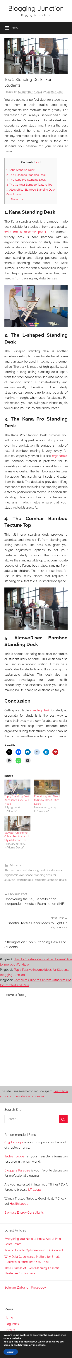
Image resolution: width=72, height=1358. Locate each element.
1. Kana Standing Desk (20, 170)
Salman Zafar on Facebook (25, 1287)
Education (16, 865)
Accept (10, 1351)
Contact (9, 1330)
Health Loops (19, 1203)
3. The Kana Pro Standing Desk (26, 179)
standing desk (39, 710)
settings (41, 1345)
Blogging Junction (36, 8)
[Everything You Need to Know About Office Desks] (47, 787)
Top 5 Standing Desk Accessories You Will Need (17, 800)
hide (37, 162)
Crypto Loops (13, 1142)
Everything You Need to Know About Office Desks (47, 800)
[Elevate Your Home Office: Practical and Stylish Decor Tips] (17, 823)
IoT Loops (35, 1189)
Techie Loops (14, 1156)
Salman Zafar (55, 91)
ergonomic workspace (18, 875)
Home (8, 1317)
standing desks (56, 880)
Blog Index (11, 1324)
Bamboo (15, 870)
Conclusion (13, 194)
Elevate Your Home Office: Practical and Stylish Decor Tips (16, 836)
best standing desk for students (42, 870)
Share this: (17, 199)
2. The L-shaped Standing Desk (26, 175)
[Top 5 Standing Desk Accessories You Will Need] (17, 787)
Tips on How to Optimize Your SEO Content (33, 1250)
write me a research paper (25, 232)
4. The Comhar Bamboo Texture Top (29, 184)
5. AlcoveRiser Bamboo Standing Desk (30, 189)
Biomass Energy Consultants (24, 1212)
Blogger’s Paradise (17, 1170)
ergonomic (59, 456)
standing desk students (31, 880)
